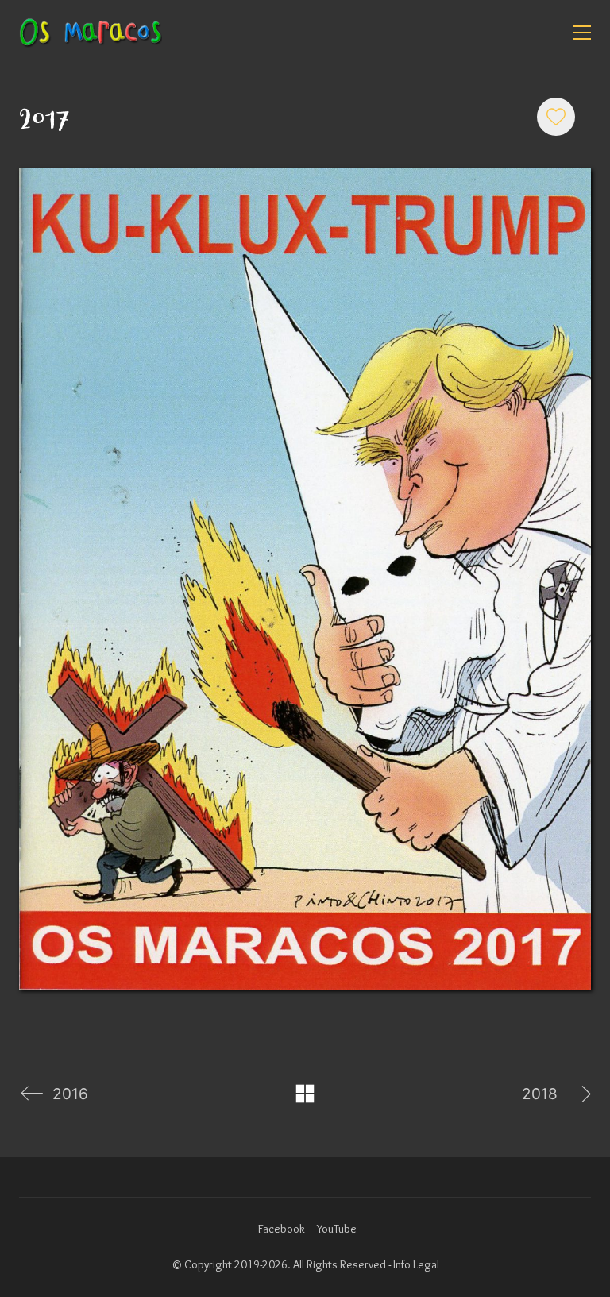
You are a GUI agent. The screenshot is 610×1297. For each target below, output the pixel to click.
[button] (582, 32)
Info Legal (416, 1264)
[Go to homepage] (90, 32)
